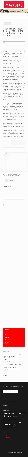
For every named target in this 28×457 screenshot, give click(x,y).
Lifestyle (7, 332)
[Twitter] (14, 454)
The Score (7, 342)
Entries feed (7, 437)
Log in (6, 435)
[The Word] (14, 5)
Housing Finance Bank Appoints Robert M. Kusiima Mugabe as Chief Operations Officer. (13, 174)
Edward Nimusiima (10, 38)
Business (7, 329)
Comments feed (8, 439)
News (6, 334)
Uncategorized (8, 345)
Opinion (7, 337)
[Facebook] (12, 454)
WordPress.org (8, 442)
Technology (7, 339)
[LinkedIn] (16, 454)
